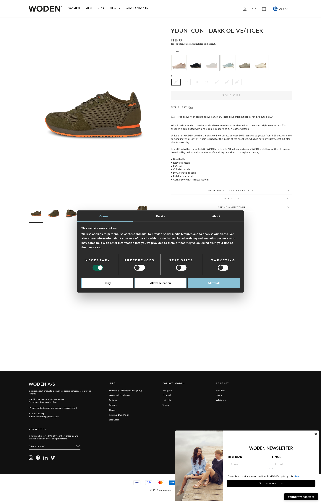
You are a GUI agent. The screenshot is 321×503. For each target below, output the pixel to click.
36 (176, 82)
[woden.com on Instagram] (31, 457)
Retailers (220, 390)
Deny (107, 283)
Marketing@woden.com (47, 416)
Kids (101, 8)
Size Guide (114, 419)
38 (196, 82)
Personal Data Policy (119, 415)
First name (235, 456)
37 (186, 82)
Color (175, 51)
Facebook (167, 395)
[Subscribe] (78, 446)
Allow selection (160, 283)
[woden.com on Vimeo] (52, 457)
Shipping (188, 44)
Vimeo (166, 405)
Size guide (231, 198)
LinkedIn (167, 400)
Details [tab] (160, 216)
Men (89, 8)
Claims (112, 410)
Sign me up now (271, 483)
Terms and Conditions (119, 395)
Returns (112, 405)
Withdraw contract (301, 496)
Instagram (167, 390)
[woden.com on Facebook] (38, 457)
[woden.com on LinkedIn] (45, 457)
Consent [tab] (105, 216)
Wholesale (221, 400)
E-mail (276, 456)
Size (174, 76)
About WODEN (137, 8)
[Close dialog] (316, 434)
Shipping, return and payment (231, 190)
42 (237, 82)
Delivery (113, 400)
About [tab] (216, 216)
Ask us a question (231, 207)
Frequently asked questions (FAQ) (125, 390)
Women (74, 8)
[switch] (139, 268)
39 (206, 82)
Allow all (214, 283)
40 (216, 82)
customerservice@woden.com (50, 399)
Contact (219, 395)
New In (115, 8)
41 (226, 82)
